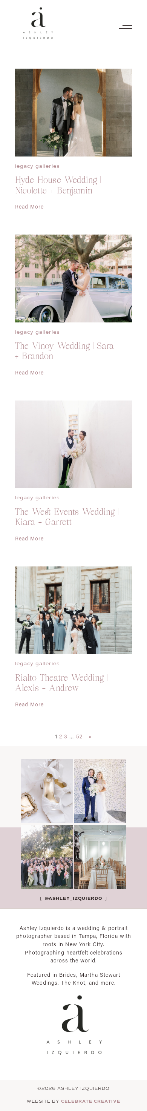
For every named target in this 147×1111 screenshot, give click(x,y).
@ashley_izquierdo (72, 898)
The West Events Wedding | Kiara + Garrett (67, 518)
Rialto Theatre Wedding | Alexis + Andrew (61, 684)
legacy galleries (37, 166)
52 (79, 736)
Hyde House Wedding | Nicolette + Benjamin (58, 186)
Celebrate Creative (90, 1101)
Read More (29, 206)
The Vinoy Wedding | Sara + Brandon (64, 352)
